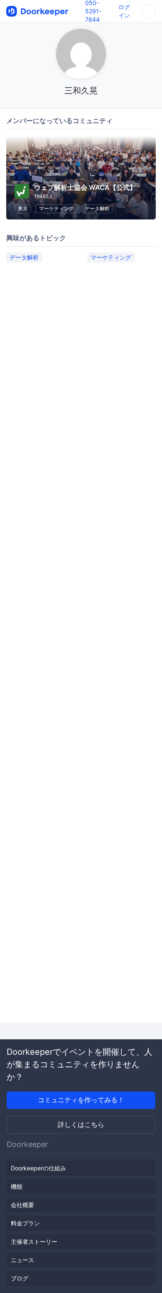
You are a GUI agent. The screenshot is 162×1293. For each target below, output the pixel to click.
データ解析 (97, 208)
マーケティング (56, 208)
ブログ (19, 1278)
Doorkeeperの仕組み (38, 1168)
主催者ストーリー (34, 1241)
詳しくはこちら (81, 1124)
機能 (16, 1186)
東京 (23, 208)
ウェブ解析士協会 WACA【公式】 (85, 187)
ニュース (22, 1259)
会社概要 (22, 1204)
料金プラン (25, 1223)
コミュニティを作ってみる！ (81, 1100)
